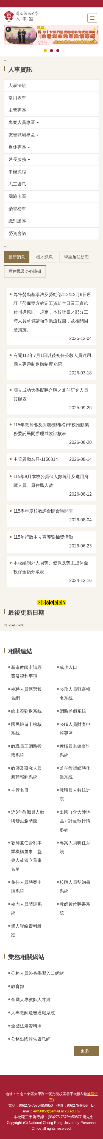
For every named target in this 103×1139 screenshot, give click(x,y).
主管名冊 (20, 790)
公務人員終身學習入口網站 (37, 973)
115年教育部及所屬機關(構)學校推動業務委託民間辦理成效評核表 (51, 429)
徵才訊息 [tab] (44, 257)
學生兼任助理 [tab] (76, 257)
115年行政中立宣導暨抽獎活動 (43, 537)
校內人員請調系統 (26, 908)
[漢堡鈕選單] (92, 18)
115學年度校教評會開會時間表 (43, 511)
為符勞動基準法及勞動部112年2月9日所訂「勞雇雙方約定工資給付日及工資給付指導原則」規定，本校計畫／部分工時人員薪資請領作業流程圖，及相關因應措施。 (52, 312)
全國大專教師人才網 (31, 999)
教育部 (17, 986)
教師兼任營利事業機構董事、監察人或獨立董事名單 (26, 855)
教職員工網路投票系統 (26, 750)
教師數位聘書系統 (75, 908)
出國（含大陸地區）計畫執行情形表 (75, 821)
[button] (8, 29)
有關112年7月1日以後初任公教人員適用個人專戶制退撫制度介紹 (52, 360)
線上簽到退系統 (26, 711)
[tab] (45, 50)
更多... (86, 1051)
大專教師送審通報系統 (33, 1012)
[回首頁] (34, 16)
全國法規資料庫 (26, 1026)
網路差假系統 (73, 711)
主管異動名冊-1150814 (35, 459)
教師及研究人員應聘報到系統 (26, 772)
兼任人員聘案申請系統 (26, 886)
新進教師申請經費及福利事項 (26, 671)
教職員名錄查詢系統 (75, 750)
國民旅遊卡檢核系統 (26, 728)
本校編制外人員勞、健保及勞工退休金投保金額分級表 (50, 567)
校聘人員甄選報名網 (26, 693)
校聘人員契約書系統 (75, 886)
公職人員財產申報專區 (75, 728)
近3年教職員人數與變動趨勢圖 (27, 816)
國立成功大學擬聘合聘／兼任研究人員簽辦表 (50, 394)
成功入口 (68, 667)
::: (5, 59)
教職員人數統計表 (75, 794)
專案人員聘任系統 (75, 847)
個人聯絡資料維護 (26, 930)
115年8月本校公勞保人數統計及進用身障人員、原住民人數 (51, 481)
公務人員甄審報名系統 (75, 693)
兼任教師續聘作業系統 (75, 772)
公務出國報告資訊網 (31, 1039)
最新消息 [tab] (17, 257)
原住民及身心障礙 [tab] (25, 271)
